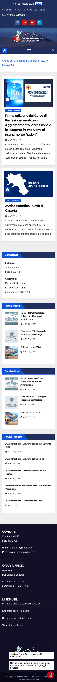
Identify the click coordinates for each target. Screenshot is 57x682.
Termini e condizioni (13, 625)
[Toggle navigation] (29, 50)
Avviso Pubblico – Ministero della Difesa (24, 500)
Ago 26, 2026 (14, 452)
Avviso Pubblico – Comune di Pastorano (24, 459)
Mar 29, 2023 (14, 140)
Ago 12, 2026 (29, 324)
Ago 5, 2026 (29, 339)
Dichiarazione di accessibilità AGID (21, 603)
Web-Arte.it (34, 680)
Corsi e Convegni (13, 110)
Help (25, 10)
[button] (53, 50)
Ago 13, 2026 (14, 479)
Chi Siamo (7, 10)
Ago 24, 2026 (14, 464)
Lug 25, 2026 (29, 352)
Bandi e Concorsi (13, 200)
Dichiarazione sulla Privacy (16, 618)
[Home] (4, 50)
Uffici (17, 10)
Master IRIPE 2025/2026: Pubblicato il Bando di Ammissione (32, 316)
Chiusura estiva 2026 (30, 347)
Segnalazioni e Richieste (15, 611)
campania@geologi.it (13, 15)
